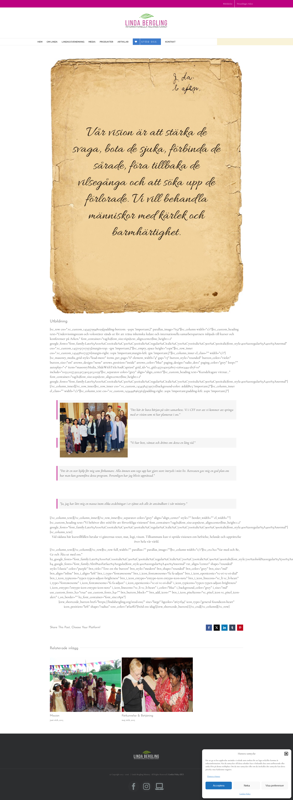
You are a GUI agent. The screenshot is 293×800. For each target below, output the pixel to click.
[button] (286, 753)
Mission (54, 715)
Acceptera (218, 785)
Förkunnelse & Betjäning (137, 715)
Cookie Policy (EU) (176, 774)
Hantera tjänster (213, 776)
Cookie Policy (245, 794)
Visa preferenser (275, 785)
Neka (247, 785)
